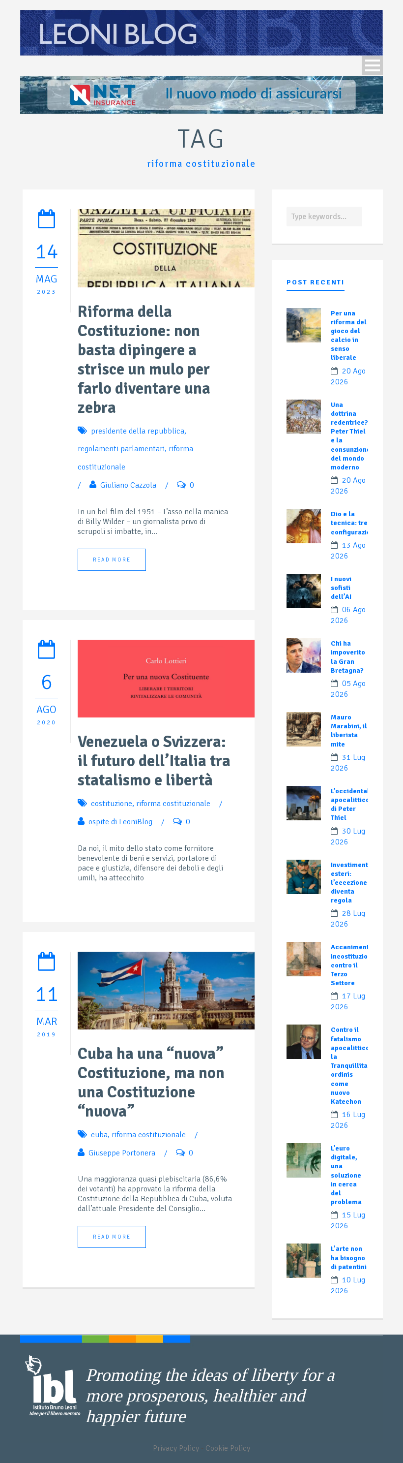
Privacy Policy (176, 1448)
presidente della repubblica (137, 431)
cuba (99, 1135)
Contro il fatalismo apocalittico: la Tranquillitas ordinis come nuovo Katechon (351, 1066)
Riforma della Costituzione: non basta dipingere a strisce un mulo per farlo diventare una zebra (144, 359)
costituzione (111, 804)
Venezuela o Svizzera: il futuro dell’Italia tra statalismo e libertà (154, 761)
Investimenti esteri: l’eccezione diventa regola (350, 883)
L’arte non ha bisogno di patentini (349, 1258)
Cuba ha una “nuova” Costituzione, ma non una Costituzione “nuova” (151, 1082)
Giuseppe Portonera (121, 1153)
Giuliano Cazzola (128, 485)
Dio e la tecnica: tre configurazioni (353, 523)
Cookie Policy (227, 1448)
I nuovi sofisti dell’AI (341, 588)
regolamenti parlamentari (121, 449)
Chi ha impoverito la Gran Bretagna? (348, 657)
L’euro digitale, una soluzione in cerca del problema (346, 1175)
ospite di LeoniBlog (120, 822)
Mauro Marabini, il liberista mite (349, 730)
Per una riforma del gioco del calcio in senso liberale (349, 335)
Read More (112, 560)
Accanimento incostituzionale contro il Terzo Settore (356, 965)
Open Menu (372, 65)
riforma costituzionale (173, 804)
